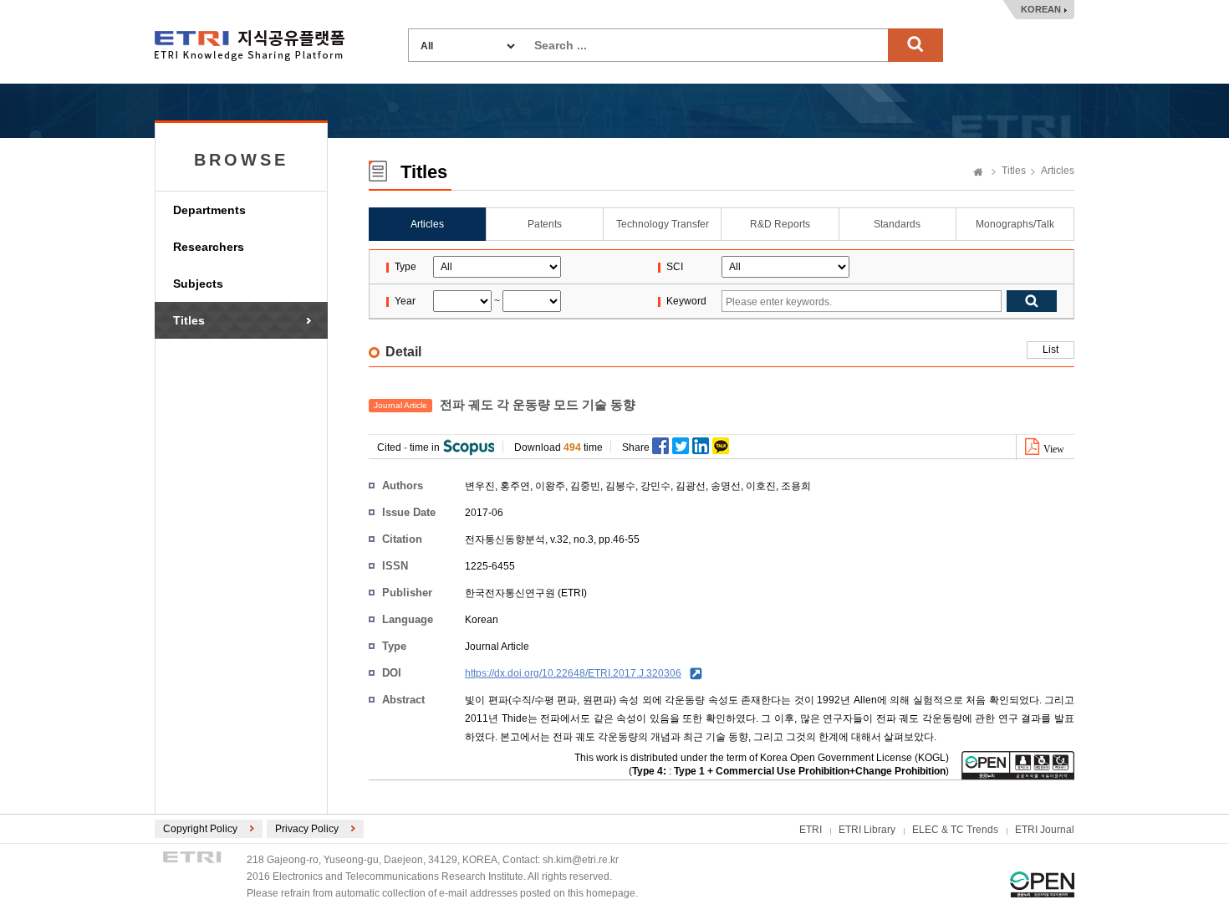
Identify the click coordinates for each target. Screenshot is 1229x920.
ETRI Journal (1044, 830)
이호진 (761, 486)
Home (978, 173)
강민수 (655, 486)
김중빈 (585, 486)
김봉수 (620, 486)
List (1050, 349)
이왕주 (550, 486)
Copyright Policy (200, 829)
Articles (1057, 170)
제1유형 (1042, 884)
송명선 (726, 486)
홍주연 (515, 486)
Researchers (208, 246)
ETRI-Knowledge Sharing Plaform (249, 45)
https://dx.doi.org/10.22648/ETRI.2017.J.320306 (573, 673)
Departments (209, 210)
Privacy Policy (307, 829)
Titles (189, 320)
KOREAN (1041, 9)
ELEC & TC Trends (955, 830)
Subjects (198, 283)
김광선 (691, 486)
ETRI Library (867, 830)
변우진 (480, 486)
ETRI (810, 830)
